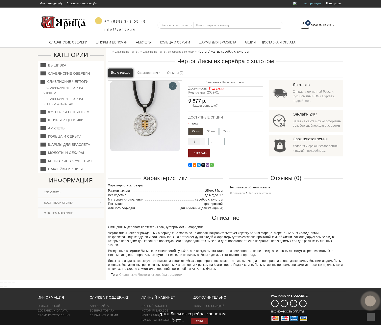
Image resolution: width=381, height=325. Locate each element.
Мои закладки (152, 315)
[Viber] (207, 165)
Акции (250, 42)
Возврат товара (102, 310)
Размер (194, 123)
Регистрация (334, 3)
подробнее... (302, 100)
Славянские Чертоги (67, 82)
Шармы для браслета (217, 42)
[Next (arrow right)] (5, 286)
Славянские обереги (68, 42)
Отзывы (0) (175, 72)
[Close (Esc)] (1, 282)
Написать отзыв (233, 82)
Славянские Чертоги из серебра (63, 90)
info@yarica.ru (120, 29)
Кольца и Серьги (175, 42)
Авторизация (312, 3)
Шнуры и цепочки (112, 42)
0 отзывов (211, 82)
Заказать (200, 153)
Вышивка (56, 65)
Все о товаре (120, 72)
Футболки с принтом (67, 112)
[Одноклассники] (194, 165)
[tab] (71, 192)
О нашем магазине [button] (58, 213)
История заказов (154, 310)
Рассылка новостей (157, 319)
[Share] (5, 282)
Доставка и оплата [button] (58, 202)
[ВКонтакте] (190, 165)
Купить (200, 321)
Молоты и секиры (65, 153)
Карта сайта (99, 306)
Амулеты (144, 42)
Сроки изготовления (54, 315)
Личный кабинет (154, 306)
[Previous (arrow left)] (1, 286)
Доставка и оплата (278, 42)
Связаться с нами (104, 315)
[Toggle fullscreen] (9, 282)
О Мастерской (49, 306)
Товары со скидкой (208, 306)
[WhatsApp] (212, 165)
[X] (203, 165)
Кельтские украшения (69, 161)
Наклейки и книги (64, 169)
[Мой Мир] (199, 165)
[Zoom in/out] (13, 282)
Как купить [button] (52, 192)
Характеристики (148, 72)
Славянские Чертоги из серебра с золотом (63, 101)
